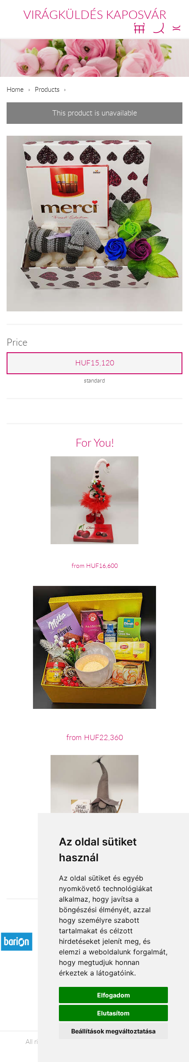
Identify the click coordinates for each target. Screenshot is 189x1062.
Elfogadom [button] (113, 995)
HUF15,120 (94, 363)
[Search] (158, 28)
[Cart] (139, 28)
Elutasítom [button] (113, 1013)
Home (15, 89)
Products (47, 89)
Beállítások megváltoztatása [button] (113, 1031)
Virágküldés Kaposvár (94, 14)
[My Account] (176, 28)
